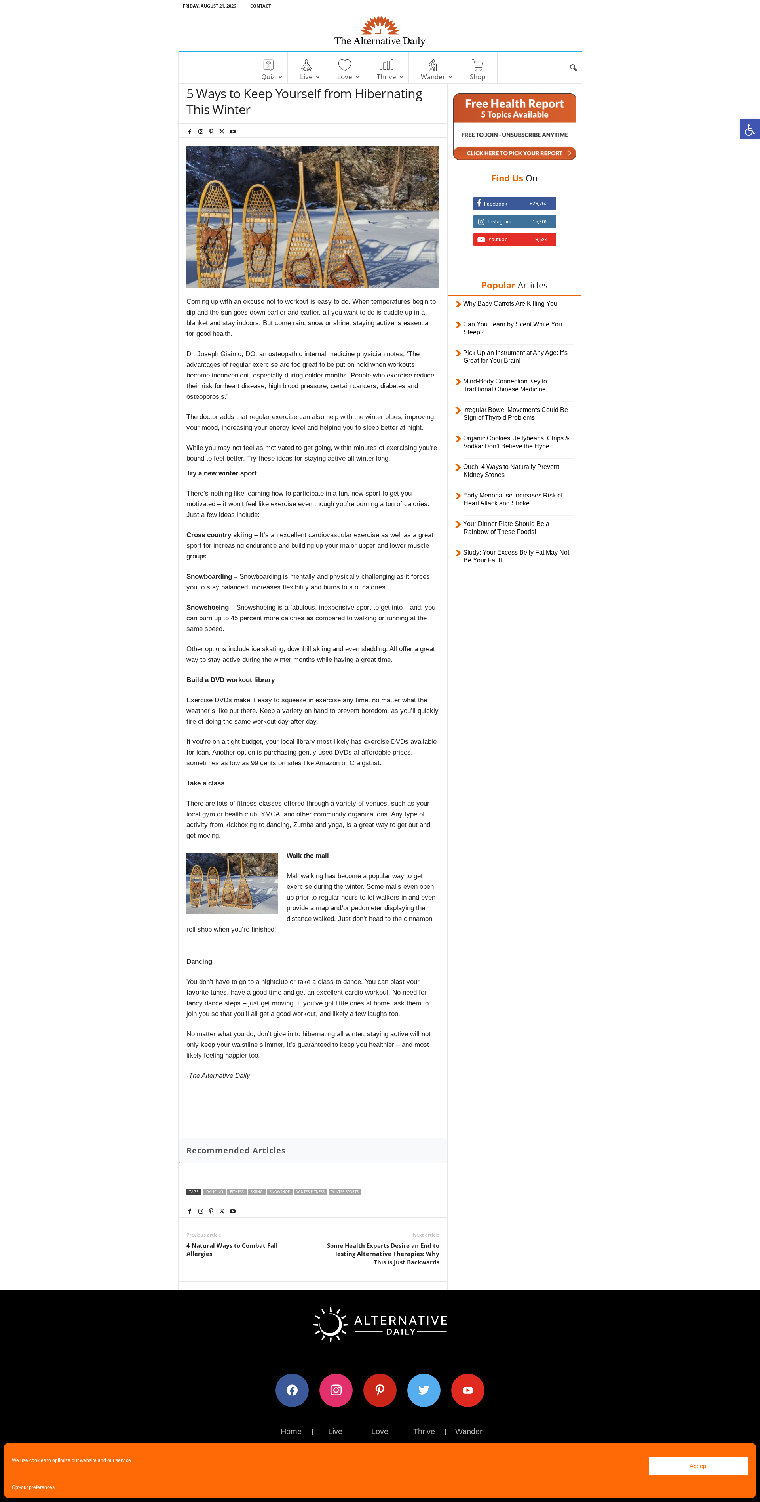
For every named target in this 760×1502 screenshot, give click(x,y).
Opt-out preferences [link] (33, 1487)
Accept (699, 1465)
